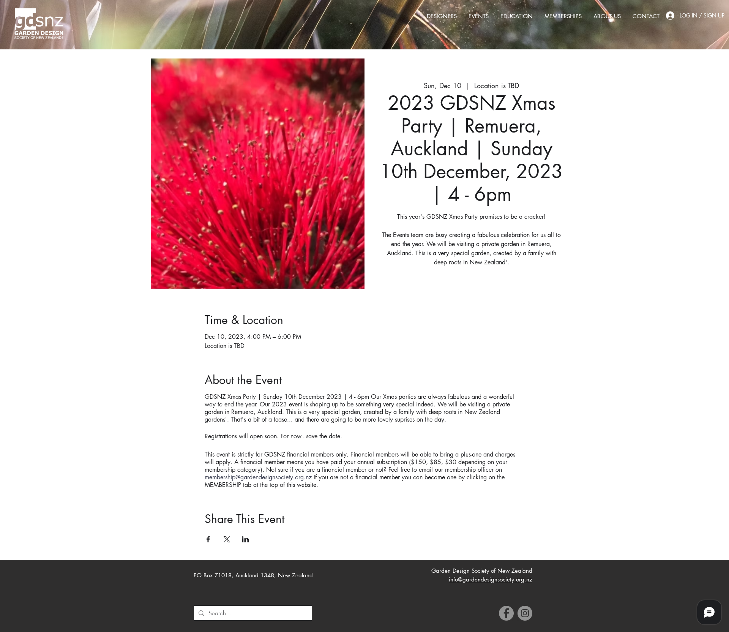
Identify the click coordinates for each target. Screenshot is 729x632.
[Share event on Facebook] (208, 539)
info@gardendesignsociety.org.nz (490, 579)
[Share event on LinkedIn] (245, 539)
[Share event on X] (226, 539)
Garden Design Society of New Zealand (481, 570)
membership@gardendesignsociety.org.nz (258, 477)
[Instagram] (525, 613)
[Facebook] (506, 613)
